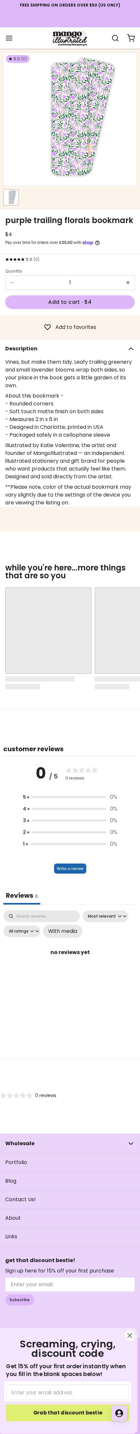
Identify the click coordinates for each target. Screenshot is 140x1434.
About (13, 1218)
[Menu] (11, 38)
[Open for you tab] (119, 1413)
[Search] (112, 38)
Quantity (13, 271)
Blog (10, 1181)
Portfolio (16, 1162)
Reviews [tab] (22, 895)
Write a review (70, 868)
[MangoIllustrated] (70, 38)
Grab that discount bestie (69, 1412)
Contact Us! (20, 1199)
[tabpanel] (70, 966)
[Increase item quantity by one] (127, 282)
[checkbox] (62, 931)
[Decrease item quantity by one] (12, 282)
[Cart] (128, 38)
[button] (70, 302)
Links (11, 1236)
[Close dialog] (132, 1335)
